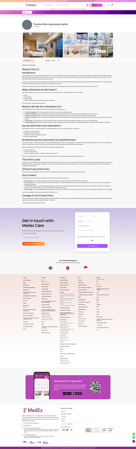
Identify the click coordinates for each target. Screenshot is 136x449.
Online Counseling (63, 321)
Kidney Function (78, 9)
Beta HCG (84, 9)
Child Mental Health (64, 327)
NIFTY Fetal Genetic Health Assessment (67, 305)
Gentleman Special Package (65, 362)
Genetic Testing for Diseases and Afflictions (66, 303)
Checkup (61, 9)
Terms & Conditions (83, 448)
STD (58, 9)
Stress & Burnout (63, 338)
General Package (81, 320)
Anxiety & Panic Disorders (65, 340)
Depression (62, 341)
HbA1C (67, 9)
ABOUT (53, 60)
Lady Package (81, 321)
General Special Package (64, 363)
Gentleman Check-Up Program (47, 319)
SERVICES (47, 60)
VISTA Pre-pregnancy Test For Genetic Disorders (67, 296)
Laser (98, 284)
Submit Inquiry (91, 246)
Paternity (25, 307)
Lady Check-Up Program (46, 316)
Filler (97, 282)
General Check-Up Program (47, 318)
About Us (63, 411)
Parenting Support (63, 324)
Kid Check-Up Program (46, 315)
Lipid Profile (71, 9)
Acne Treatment (45, 281)
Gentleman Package (82, 318)
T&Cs (58, 60)
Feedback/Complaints (66, 414)
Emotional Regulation (64, 337)
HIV (64, 9)
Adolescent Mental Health (65, 326)
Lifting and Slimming (101, 279)
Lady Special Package (64, 360)
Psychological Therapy (64, 330)
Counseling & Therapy (64, 332)
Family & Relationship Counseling (66, 323)
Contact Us (63, 416)
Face (97, 281)
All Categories (27, 60)
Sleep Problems (63, 335)
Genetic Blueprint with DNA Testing (66, 298)
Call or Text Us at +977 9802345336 (33, 244)
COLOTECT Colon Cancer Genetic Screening (66, 300)
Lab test (63, 418)
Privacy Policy (74, 448)
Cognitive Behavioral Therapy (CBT (66, 329)
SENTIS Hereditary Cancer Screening (67, 294)
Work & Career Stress (64, 334)
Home (23, 15)
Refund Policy (91, 448)
